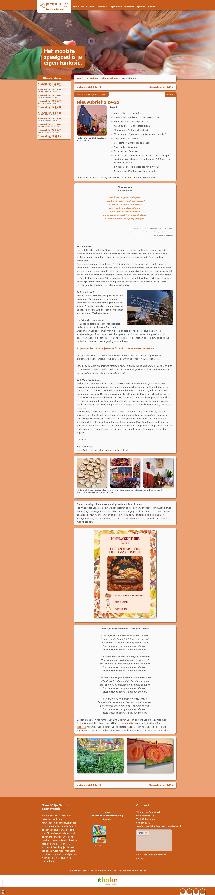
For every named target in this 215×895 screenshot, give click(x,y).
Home (76, 6)
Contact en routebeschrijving (107, 815)
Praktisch (92, 78)
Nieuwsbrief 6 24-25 (160, 87)
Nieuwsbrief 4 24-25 (90, 87)
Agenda (141, 6)
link (129, 177)
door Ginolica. (2, 883)
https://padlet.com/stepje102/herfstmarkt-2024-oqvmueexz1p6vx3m (115, 348)
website (129, 723)
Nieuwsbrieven (110, 78)
